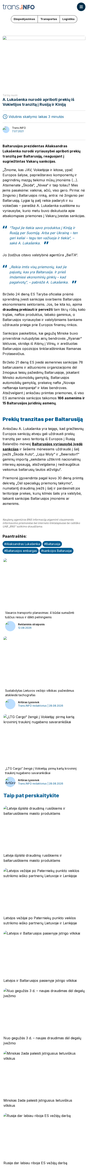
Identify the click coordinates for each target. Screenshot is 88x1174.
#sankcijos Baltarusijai (56, 551)
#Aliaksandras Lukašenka (22, 544)
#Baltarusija (52, 544)
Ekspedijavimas (24, 19)
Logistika (68, 19)
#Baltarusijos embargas (20, 551)
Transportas (48, 19)
